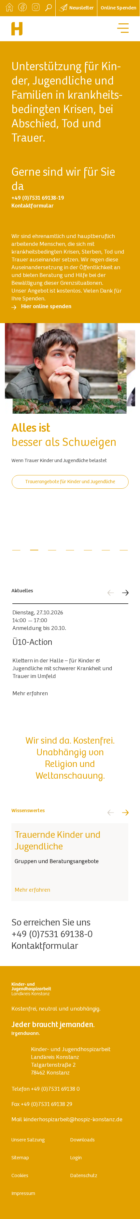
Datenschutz (83, 1175)
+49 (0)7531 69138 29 (46, 1105)
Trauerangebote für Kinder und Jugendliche (70, 481)
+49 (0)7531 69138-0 (52, 935)
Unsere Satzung (28, 1140)
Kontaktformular (44, 946)
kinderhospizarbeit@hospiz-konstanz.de (72, 1120)
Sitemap (20, 1158)
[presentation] (110, 592)
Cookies (19, 1175)
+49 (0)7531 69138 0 (55, 1089)
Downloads (82, 1140)
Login (76, 1158)
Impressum (23, 1193)
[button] (16, 550)
